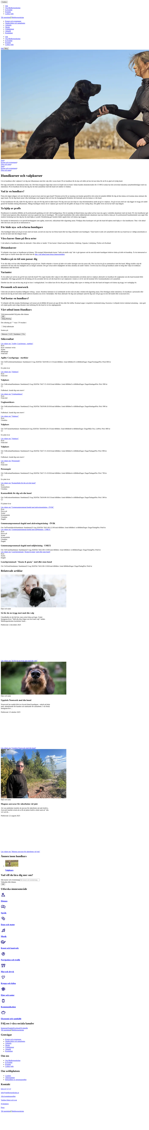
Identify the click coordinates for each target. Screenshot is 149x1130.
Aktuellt (8, 1049)
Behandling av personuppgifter (16, 1080)
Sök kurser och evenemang (10, 880)
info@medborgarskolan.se (10, 1093)
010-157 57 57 (6, 1089)
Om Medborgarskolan (12, 1060)
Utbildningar (9, 1047)
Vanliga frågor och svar (9, 1100)
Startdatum (17, 334)
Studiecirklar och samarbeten (15, 1041)
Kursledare (9, 1051)
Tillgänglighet (10, 1078)
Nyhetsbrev (5, 1104)
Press (2, 1107)
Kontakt (8, 1064)
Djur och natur (6, 164)
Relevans (5, 334)
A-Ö (10, 334)
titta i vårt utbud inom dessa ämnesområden (50, 254)
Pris (23, 334)
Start (2, 160)
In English (8, 1062)
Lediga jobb (9, 1066)
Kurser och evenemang (9, 162)
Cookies (4, 2)
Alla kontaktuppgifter (8, 1096)
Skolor (7, 1045)
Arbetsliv (8, 1043)
